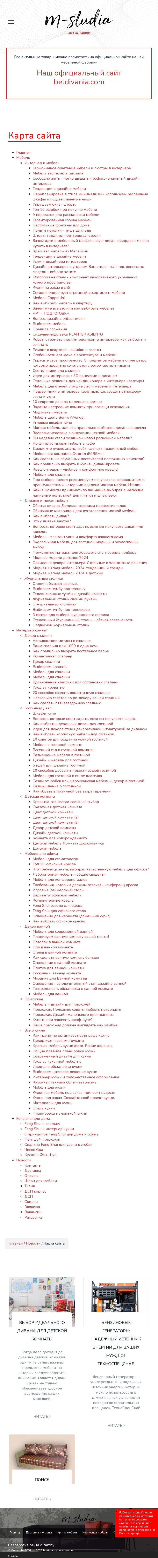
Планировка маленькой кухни (60, 1113)
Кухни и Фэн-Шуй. (40, 1154)
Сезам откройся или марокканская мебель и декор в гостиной (88, 780)
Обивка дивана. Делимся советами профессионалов (79, 505)
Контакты (33, 1165)
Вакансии (33, 1211)
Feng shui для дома (33, 1118)
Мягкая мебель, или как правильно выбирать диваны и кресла (89, 427)
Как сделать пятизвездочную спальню (67, 703)
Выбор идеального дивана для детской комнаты (42, 1331)
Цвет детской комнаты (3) (56, 822)
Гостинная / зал (38, 708)
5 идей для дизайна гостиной (59, 765)
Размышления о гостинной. (57, 786)
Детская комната (39, 796)
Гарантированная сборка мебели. (62, 220)
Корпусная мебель (95, 1532)
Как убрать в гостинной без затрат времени (72, 791)
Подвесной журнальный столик (61, 625)
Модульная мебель (50, 412)
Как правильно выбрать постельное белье (71, 651)
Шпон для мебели (40, 1180)
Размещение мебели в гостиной (61, 755)
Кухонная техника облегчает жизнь (64, 1082)
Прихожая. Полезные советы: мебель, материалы (77, 1009)
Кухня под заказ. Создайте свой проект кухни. (74, 1097)
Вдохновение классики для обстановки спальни (75, 682)
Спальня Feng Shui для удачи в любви (58, 1144)
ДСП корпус (35, 1191)
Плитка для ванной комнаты (58, 968)
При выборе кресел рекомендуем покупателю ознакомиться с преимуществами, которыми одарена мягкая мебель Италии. (88, 482)
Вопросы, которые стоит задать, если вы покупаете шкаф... (85, 718)
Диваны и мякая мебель (46, 500)
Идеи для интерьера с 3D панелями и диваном (75, 375)
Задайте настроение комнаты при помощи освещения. (81, 406)
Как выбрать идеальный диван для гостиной (73, 723)
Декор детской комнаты (54, 827)
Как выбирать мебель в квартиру (62, 303)
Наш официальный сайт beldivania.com (79, 77)
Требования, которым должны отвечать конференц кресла (85, 884)
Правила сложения (50, 329)
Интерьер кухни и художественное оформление (76, 1077)
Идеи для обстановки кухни (57, 1066)
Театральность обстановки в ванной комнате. (73, 988)
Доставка (32, 1170)
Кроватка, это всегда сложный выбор (66, 801)
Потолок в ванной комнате (57, 942)
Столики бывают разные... (56, 583)
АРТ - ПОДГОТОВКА (51, 313)
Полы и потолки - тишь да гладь (62, 230)
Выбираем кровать (50, 666)
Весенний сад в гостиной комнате (63, 749)
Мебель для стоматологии (56, 858)
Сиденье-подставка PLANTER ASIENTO (68, 334)
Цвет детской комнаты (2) (56, 817)
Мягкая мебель (67, 1532)
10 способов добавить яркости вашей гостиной (74, 770)
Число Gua (33, 1149)
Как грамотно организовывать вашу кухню (71, 1035)
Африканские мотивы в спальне (62, 640)
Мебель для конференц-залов (60, 879)
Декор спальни (38, 635)
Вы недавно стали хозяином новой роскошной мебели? (82, 438)
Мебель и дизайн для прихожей (62, 1004)
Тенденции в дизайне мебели (59, 188)
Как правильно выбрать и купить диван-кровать (76, 464)
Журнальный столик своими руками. (65, 599)
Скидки (31, 1201)
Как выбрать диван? (51, 515)
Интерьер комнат (32, 630)
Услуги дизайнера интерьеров (60, 261)
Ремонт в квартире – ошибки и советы (68, 349)
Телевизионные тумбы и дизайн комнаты (70, 593)
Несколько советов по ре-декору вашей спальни (76, 697)
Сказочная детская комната (57, 806)
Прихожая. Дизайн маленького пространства (73, 1014)
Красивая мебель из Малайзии (60, 251)
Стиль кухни (44, 1108)
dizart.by (47, 1545)
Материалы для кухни (53, 1102)
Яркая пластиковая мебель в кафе (64, 443)
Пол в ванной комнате (53, 947)
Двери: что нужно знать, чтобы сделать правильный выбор (85, 448)
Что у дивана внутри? (52, 521)
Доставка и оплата (39, 1532)
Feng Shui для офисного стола (59, 910)
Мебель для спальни (51, 474)
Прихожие (33, 999)
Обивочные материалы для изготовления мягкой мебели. (84, 510)
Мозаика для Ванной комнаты (60, 978)
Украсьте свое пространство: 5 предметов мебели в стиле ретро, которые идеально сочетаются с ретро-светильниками (90, 363)
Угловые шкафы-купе (52, 422)
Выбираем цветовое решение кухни (65, 1071)
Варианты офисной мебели (57, 895)
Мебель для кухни (49, 1087)
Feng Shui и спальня (42, 1123)
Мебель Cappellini (49, 297)
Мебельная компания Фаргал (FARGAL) (68, 453)
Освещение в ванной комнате (59, 962)
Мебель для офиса (41, 853)
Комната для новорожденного (60, 838)
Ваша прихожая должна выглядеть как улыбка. (75, 1025)
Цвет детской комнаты (53, 812)
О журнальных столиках (54, 604)
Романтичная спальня (52, 656)
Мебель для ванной (50, 994)
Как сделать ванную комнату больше (66, 957)
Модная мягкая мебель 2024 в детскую (68, 573)
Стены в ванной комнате (55, 952)
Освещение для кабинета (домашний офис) (71, 916)
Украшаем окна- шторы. (54, 204)
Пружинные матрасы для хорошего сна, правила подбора (84, 552)
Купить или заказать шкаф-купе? (63, 1019)
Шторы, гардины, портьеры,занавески (67, 235)
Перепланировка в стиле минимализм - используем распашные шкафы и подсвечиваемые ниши (90, 197)
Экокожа (32, 1206)
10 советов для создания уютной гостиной (70, 739)
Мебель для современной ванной (63, 931)
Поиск (42, 1480)
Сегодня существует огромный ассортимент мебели (79, 292)
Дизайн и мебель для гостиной (60, 760)
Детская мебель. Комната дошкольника (68, 843)
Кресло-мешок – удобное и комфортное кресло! (75, 469)
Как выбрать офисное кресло (59, 921)
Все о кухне (34, 1030)
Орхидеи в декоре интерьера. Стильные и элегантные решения (90, 562)
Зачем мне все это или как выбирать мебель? (73, 308)
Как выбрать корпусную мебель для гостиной (73, 734)
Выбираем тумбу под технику (59, 588)
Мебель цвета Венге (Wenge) (59, 417)
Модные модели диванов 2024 (60, 557)
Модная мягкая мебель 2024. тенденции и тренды (78, 567)
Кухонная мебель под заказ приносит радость (74, 1092)
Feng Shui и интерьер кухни (49, 1128)
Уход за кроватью (49, 687)
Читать (41, 1416)
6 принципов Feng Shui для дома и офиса (61, 1134)
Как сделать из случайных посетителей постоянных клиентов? (89, 458)
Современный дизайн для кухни (62, 1056)
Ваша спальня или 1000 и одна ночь (65, 645)
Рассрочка (33, 1217)
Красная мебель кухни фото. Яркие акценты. (73, 1045)
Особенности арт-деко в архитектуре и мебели (74, 354)
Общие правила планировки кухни (64, 1051)
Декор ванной (37, 926)
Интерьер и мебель (41, 162)
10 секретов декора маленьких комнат (67, 401)
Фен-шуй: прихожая (42, 1139)
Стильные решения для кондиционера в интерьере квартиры (88, 380)
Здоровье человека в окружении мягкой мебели (76, 432)
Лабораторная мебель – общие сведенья (69, 874)
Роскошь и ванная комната (57, 973)
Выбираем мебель (49, 323)
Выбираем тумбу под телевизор (61, 609)
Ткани (29, 1186)
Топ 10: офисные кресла (54, 864)
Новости (23, 1160)
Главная (23, 152)
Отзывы (31, 1175)
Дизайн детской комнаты (55, 832)
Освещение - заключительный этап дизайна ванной (80, 983)
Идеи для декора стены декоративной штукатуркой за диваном (90, 729)
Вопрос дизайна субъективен (59, 318)
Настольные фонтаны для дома (61, 225)
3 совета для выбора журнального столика (71, 614)
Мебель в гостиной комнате (57, 744)
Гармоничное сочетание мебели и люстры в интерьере (82, 168)
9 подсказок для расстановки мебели (66, 214)
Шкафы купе (44, 713)
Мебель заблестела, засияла (58, 173)
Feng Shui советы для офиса (58, 905)
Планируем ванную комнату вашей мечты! (71, 936)
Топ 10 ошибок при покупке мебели (65, 209)
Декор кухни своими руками (58, 1040)
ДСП (28, 1196)
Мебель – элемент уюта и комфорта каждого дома (78, 536)
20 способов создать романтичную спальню (71, 692)
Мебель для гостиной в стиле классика (67, 775)
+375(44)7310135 (79, 33)
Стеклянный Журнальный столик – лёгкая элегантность (83, 619)
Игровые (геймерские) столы (58, 890)
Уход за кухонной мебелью (57, 1061)
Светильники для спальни (56, 370)
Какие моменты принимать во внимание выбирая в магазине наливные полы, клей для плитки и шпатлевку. (88, 493)
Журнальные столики (43, 578)
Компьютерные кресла (53, 900)
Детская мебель (47, 848)
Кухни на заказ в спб (51, 287)
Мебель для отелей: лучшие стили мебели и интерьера (82, 386)
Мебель (23, 157)
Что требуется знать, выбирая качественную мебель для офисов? (91, 869)
